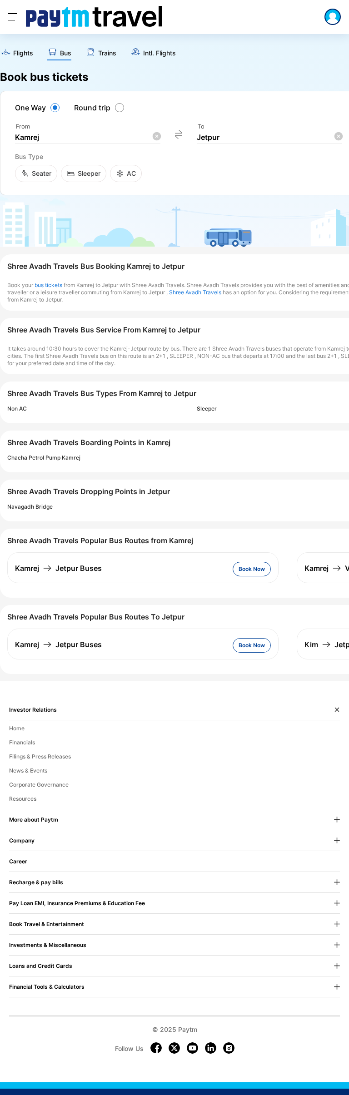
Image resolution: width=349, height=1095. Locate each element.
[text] (16, 53)
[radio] (38, 107)
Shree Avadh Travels (195, 292)
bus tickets (48, 285)
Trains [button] (107, 53)
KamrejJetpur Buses (58, 568)
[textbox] (87, 137)
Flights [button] (23, 53)
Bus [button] (65, 53)
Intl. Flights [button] (159, 53)
